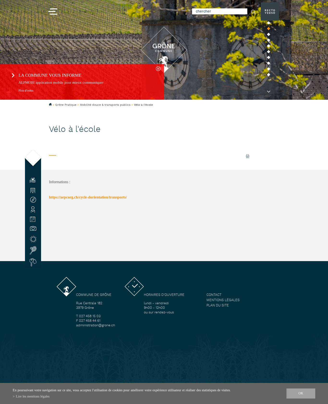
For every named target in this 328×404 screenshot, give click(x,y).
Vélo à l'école (143, 105)
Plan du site (218, 305)
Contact (214, 295)
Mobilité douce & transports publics (105, 105)
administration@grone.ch (95, 325)
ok (300, 393)
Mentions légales (223, 300)
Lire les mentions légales (32, 396)
